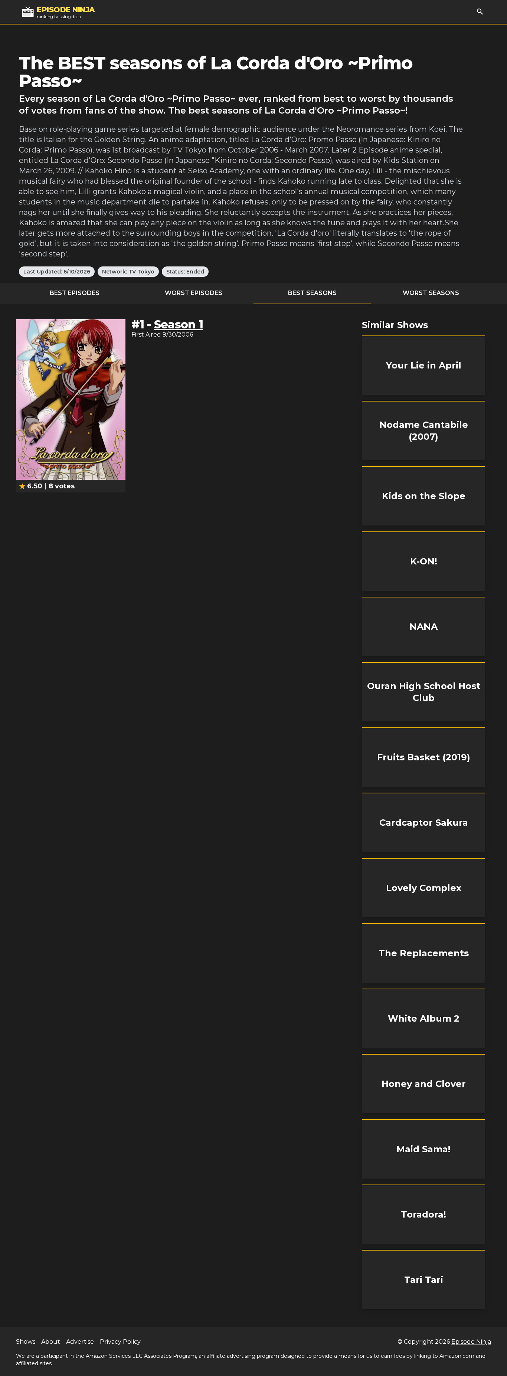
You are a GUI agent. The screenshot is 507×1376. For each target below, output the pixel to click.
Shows (25, 1341)
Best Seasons (312, 293)
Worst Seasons (431, 293)
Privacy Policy (120, 1341)
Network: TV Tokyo (128, 271)
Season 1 (178, 324)
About (50, 1341)
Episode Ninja (471, 1341)
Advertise (80, 1341)
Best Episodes (74, 293)
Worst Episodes (193, 293)
